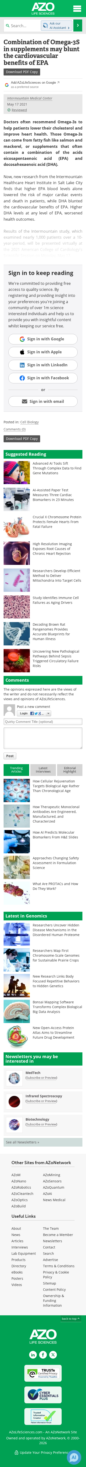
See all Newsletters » (22, 1142)
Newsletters (52, 1241)
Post (10, 756)
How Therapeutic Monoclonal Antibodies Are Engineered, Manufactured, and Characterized (56, 814)
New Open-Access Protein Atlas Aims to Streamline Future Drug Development (53, 1032)
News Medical (54, 1200)
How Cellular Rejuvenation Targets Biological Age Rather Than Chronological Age (56, 786)
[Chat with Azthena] (74, 1457)
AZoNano (18, 1181)
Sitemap (49, 1283)
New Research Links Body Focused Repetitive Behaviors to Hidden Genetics (56, 981)
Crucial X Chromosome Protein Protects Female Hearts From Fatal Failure (57, 522)
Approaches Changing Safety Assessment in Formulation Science (56, 863)
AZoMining (51, 1175)
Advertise (50, 1259)
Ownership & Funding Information (53, 1300)
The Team (51, 1228)
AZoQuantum (53, 1187)
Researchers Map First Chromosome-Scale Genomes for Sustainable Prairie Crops (56, 955)
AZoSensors (52, 1181)
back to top (69, 1319)
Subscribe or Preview (41, 1077)
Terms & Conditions (59, 1266)
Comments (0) (15, 429)
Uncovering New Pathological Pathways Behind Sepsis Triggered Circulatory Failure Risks (56, 658)
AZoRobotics (21, 1187)
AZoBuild (18, 1206)
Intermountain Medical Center (29, 98)
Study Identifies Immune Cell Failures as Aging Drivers (56, 600)
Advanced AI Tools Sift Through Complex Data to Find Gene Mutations (57, 468)
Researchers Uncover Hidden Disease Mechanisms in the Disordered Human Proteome (56, 930)
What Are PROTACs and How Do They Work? (55, 886)
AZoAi (47, 1193)
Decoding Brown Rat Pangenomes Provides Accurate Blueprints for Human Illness (51, 631)
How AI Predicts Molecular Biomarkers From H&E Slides (55, 834)
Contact (49, 1247)
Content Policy (54, 1289)
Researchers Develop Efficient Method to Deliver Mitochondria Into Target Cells (57, 575)
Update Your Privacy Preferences (45, 1452)
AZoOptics (19, 1200)
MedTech (33, 1072)
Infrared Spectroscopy (44, 1096)
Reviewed (19, 110)
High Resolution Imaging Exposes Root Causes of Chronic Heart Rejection (52, 549)
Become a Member (58, 1234)
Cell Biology (29, 422)
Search (48, 1253)
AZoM (16, 1175)
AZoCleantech (22, 1193)
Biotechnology (37, 1119)
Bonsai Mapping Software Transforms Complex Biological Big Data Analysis (57, 1007)
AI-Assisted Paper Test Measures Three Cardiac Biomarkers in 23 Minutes (53, 495)
